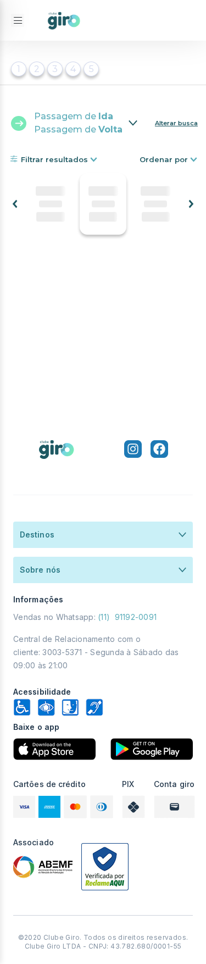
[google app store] (151, 749)
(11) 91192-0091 (127, 617)
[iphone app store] (54, 749)
